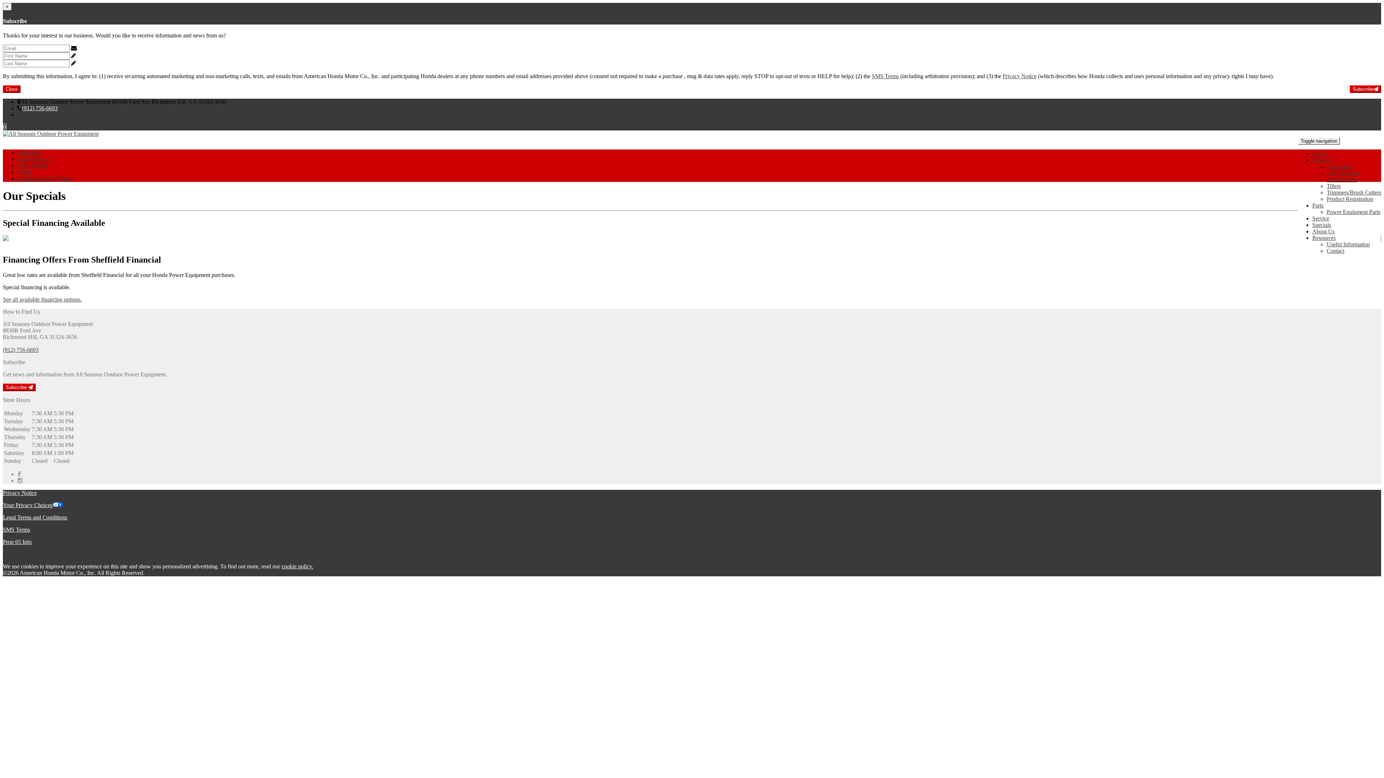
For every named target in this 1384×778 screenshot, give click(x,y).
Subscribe (1363, 89)
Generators (1339, 167)
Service (1320, 218)
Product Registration (1350, 199)
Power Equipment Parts (1353, 212)
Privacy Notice (1020, 76)
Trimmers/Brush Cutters (1354, 192)
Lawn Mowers (1343, 173)
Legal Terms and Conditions (35, 517)
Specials (1321, 225)
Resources (1324, 238)
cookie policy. (297, 566)
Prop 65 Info (17, 542)
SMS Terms (885, 76)
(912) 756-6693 (40, 108)
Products (1322, 160)
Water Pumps (1342, 179)
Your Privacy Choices (28, 505)
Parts (1317, 205)
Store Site (28, 115)
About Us (1323, 231)
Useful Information (1348, 244)
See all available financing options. (42, 299)
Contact (1335, 251)
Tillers (1334, 186)
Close (12, 89)
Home (1319, 154)
